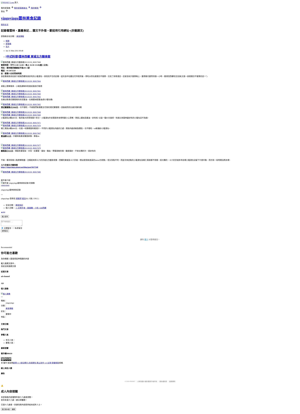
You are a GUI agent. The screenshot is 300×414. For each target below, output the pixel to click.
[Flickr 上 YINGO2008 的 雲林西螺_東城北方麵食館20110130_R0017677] (21, 145)
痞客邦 (19, 199)
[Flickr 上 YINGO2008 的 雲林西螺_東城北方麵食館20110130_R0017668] (21, 112)
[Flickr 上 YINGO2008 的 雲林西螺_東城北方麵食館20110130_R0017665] (21, 104)
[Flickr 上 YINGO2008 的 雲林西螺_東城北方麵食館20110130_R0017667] (21, 133)
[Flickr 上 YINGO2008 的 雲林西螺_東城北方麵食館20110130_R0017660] (21, 94)
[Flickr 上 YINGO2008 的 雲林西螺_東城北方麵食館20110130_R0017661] (21, 91)
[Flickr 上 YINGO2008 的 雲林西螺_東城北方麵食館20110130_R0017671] (21, 123)
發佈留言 (5, 231)
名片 (7, 47)
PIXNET (132, 381)
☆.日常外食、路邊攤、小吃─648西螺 (30, 208)
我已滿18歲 (6, 409)
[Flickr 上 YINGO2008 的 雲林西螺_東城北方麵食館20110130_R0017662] (21, 97)
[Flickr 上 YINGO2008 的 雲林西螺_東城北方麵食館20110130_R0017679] (21, 148)
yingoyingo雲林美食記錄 (21, 18)
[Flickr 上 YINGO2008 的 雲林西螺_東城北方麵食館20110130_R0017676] (21, 126)
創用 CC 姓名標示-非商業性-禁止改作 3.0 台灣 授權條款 (36, 363)
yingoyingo (5, 185)
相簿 (7, 41)
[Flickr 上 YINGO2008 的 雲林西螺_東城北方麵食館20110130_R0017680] (21, 172)
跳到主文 (4, 25)
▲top (3, 212)
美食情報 (20, 36)
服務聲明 (172, 381)
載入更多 (5, 216)
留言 (24, 199)
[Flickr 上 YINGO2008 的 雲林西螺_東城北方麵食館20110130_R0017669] (21, 115)
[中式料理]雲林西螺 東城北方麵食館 (28, 56)
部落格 (8, 44)
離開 (13, 409)
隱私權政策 (163, 381)
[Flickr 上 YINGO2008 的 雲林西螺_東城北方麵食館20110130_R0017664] (21, 81)
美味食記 (19, 205)
